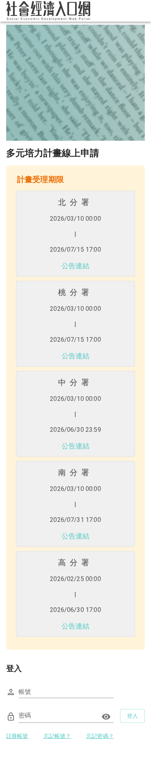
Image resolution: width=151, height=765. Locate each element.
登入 (132, 716)
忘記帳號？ (57, 736)
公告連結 (76, 266)
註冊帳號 (17, 736)
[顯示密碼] (106, 716)
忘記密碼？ (100, 736)
